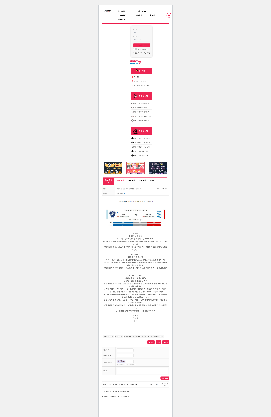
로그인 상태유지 (143, 49)
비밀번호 (136, 36)
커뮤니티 (138, 15)
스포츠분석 (122, 15)
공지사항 (142, 71)
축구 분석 (120, 180)
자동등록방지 (107, 362)
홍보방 (152, 15)
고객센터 (121, 19)
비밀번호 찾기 (137, 53)
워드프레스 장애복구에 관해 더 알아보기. (115, 396)
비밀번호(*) (107, 355)
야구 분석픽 (143, 96)
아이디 (135, 29)
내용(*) (105, 371)
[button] (120, 193)
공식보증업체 (123, 11)
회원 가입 (147, 53)
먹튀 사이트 (141, 11)
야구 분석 (131, 180)
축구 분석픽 (143, 131)
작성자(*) (106, 350)
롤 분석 (152, 180)
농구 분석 (142, 180)
